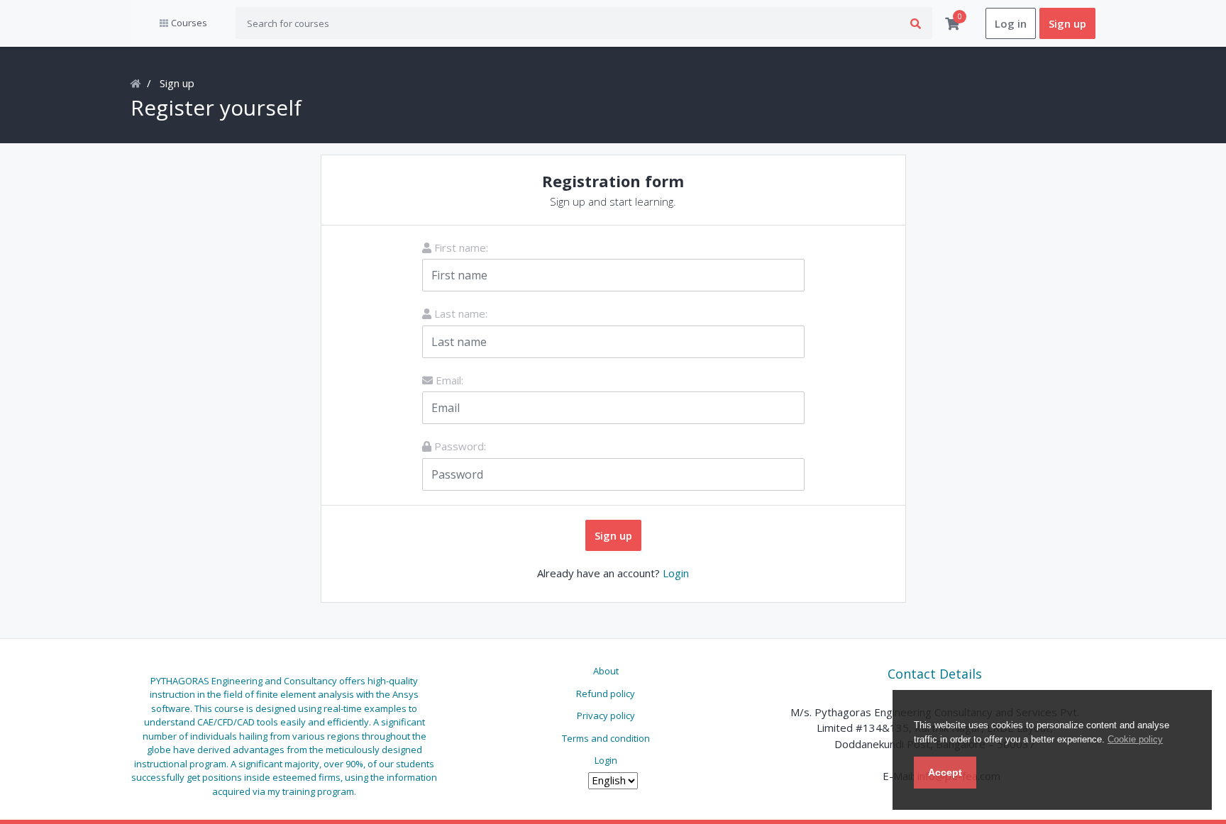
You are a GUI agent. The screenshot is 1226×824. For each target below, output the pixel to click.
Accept (945, 772)
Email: (448, 380)
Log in (1011, 23)
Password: (458, 446)
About (606, 670)
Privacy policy (606, 715)
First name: (459, 247)
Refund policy (605, 693)
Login (676, 573)
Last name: (459, 313)
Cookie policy (1135, 739)
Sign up (1067, 23)
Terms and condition (606, 738)
